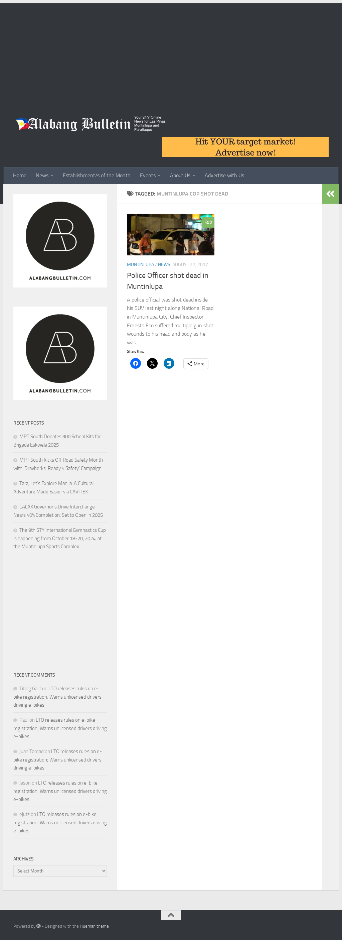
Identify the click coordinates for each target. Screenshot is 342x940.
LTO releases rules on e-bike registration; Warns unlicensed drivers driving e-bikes (57, 697)
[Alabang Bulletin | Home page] (91, 124)
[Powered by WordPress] (38, 926)
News (42, 175)
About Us (180, 175)
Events (148, 175)
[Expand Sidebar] (330, 194)
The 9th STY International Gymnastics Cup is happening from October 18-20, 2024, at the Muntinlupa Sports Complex (59, 538)
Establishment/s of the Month (97, 175)
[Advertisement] (171, 50)
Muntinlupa (140, 264)
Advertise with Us (224, 175)
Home (19, 175)
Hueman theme (94, 926)
